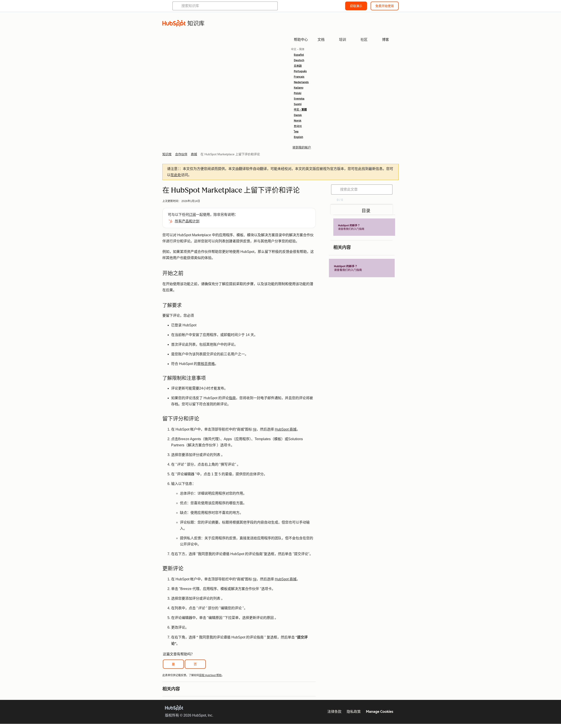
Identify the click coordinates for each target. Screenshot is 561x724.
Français (299, 76)
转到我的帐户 (302, 147)
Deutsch (299, 60)
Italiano (298, 87)
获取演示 (356, 6)
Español (299, 54)
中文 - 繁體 (300, 109)
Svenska (299, 98)
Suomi (298, 104)
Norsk (297, 120)
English (298, 137)
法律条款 (334, 712)
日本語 (298, 65)
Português (300, 71)
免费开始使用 (384, 6)
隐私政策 (354, 712)
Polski (297, 93)
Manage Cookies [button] (379, 712)
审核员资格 (206, 364)
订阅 (192, 215)
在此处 (175, 175)
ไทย (296, 131)
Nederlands (301, 82)
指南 (232, 398)
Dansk (298, 115)
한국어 (298, 126)
